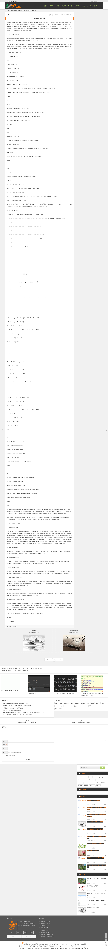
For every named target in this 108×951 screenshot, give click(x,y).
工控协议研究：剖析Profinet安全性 (9, 690)
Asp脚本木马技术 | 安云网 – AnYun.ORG (18, 670)
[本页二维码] (106, 946)
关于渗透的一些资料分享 (93, 850)
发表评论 (56, 14)
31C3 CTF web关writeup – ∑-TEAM (96, 900)
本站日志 (96, 6)
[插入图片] (105, 741)
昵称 (5, 741)
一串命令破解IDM (32, 693)
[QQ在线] (18, 932)
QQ (3, 752)
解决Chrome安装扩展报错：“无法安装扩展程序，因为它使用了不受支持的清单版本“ (23, 712)
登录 (16, 1)
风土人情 (70, 6)
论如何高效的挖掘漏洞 (92, 886)
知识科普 (83, 6)
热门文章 (91, 1)
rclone (102, 703)
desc (61, 703)
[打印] (50, 15)
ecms (92, 703)
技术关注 (57, 6)
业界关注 (51, 6)
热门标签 (96, 1)
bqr (61, 706)
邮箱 (5, 745)
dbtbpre (85, 706)
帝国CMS (91, 706)
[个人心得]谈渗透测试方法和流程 (95, 822)
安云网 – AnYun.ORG (15, 6)
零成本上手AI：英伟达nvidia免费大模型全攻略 (14, 708)
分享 (60, 659)
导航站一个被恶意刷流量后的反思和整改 (64, 693)
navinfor (66, 706)
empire (97, 703)
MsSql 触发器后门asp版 (93, 907)
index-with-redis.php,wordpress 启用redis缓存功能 (15, 703)
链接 (100, 1)
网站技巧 (64, 6)
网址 (4, 748)
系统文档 (66, 703)
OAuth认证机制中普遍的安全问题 (95, 829)
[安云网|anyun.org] (86, 948)
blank (88, 703)
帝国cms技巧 (58, 708)
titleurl (56, 703)
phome (57, 706)
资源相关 (76, 6)
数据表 (75, 706)
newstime (77, 703)
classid (83, 703)
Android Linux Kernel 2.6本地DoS (95, 843)
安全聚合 (89, 6)
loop (71, 706)
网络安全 (21, 10)
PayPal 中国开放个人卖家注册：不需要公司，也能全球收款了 (18, 714)
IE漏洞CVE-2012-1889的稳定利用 (95, 858)
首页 (45, 6)
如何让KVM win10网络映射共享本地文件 (13, 710)
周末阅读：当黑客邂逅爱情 (93, 800)
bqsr (80, 706)
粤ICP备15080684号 (78, 948)
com (72, 703)
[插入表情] (102, 741)
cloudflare (98, 706)
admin (32, 668)
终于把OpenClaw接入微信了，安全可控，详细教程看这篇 (17, 705)
